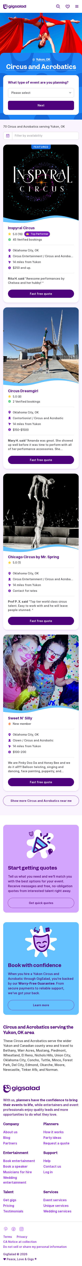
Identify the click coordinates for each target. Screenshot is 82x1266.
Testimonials (13, 1211)
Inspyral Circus (21, 228)
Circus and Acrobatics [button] (41, 66)
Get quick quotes (41, 903)
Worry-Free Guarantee (36, 983)
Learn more (41, 1005)
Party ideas (52, 1138)
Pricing (8, 1206)
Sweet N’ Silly (20, 718)
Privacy (22, 1236)
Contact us (52, 1166)
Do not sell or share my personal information (35, 1246)
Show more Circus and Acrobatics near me (41, 800)
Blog (6, 1138)
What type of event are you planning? (38, 82)
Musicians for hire (17, 1172)
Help (47, 1161)
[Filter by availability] (45, 135)
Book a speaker (15, 1166)
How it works (53, 1132)
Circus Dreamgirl (23, 391)
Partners (10, 1143)
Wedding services (57, 1211)
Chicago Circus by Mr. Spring (33, 557)
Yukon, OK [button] (43, 60)
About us (10, 1132)
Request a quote (56, 1143)
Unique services (56, 1206)
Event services (55, 1200)
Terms (7, 1236)
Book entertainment (19, 1161)
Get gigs (9, 1200)
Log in (48, 1172)
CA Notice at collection (20, 1241)
